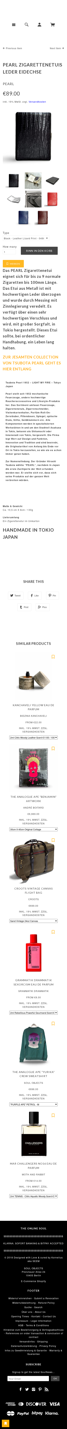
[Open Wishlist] (5, 1423)
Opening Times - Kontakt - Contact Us (33, 1316)
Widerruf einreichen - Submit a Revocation (33, 1298)
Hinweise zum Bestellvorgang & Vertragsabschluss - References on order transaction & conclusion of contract (34, 1333)
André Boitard (33, 807)
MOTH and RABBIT (33, 1174)
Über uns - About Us (34, 1311)
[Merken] (53, 656)
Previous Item (13, 48)
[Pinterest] (40, 1389)
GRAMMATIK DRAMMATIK (33, 991)
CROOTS (33, 899)
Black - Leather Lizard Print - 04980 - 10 (24, 238)
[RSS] (47, 1389)
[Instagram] (34, 1389)
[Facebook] (21, 1389)
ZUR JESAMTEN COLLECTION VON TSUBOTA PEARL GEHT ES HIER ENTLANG (32, 363)
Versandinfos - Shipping (33, 1341)
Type (6, 233)
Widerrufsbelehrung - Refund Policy (33, 1302)
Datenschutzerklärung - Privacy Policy (33, 1345)
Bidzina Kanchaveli (33, 715)
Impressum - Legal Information (33, 1320)
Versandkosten (37, 101)
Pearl (8, 84)
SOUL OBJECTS (33, 1082)
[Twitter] (27, 1389)
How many (10, 246)
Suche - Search (33, 1307)
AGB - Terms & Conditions (33, 1325)
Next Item (56, 48)
